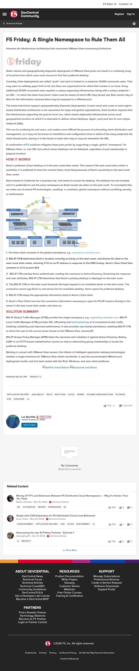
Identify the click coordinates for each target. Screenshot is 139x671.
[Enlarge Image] (69, 59)
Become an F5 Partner (32, 619)
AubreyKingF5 (23, 536)
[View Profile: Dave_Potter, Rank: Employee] (10, 518)
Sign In (131, 13)
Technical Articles (14, 23)
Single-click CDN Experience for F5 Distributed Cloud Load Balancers (55, 515)
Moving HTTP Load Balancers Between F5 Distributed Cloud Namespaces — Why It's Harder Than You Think (72, 497)
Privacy (52, 653)
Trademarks (30, 653)
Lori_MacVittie (28, 417)
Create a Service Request (106, 582)
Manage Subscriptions (106, 576)
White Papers (69, 579)
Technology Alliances (32, 615)
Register (119, 13)
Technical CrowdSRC (32, 586)
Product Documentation (69, 576)
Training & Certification (69, 596)
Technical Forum (32, 579)
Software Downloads (106, 586)
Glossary (69, 582)
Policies (43, 653)
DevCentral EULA (32, 592)
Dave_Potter (22, 519)
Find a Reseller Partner (32, 612)
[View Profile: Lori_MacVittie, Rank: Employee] (13, 421)
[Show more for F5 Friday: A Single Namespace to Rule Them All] (28, 399)
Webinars (69, 589)
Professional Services (106, 579)
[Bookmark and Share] (83, 367)
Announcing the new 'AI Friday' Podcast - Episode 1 (45, 532)
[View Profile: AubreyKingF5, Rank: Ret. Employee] (10, 535)
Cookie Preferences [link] (69, 658)
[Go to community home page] (24, 14)
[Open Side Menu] (4, 14)
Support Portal (106, 589)
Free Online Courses (69, 592)
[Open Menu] (134, 23)
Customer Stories (69, 586)
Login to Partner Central (32, 622)
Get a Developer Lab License (32, 596)
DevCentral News (32, 576)
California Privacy (67, 653)
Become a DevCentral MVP (32, 599)
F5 (27, 144)
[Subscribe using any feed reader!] (55, 367)
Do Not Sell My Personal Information (96, 653)
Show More (71, 550)
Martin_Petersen (24, 502)
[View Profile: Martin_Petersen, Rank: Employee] (10, 498)
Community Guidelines (32, 589)
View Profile (29, 425)
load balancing (80, 322)
